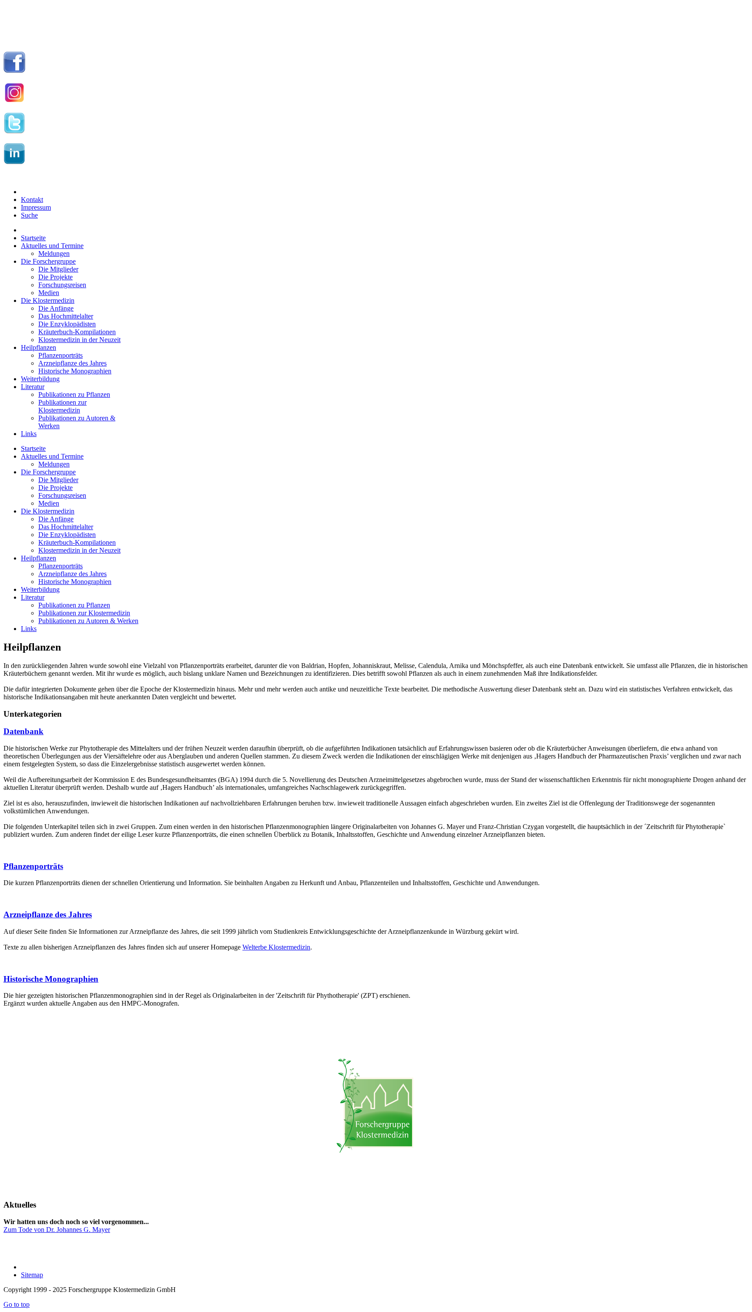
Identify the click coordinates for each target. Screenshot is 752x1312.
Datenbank (23, 731)
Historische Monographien (50, 978)
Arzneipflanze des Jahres (47, 914)
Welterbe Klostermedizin (276, 947)
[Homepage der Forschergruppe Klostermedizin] (376, 1110)
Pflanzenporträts (33, 866)
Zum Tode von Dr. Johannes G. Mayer (56, 1229)
